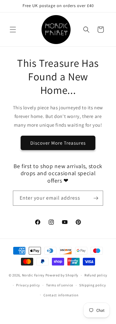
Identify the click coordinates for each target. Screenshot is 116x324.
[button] (13, 29)
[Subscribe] (96, 198)
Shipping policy (92, 285)
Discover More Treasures (58, 143)
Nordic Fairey (33, 275)
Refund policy (95, 275)
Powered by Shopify (62, 275)
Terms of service (59, 285)
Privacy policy (28, 285)
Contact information (61, 295)
